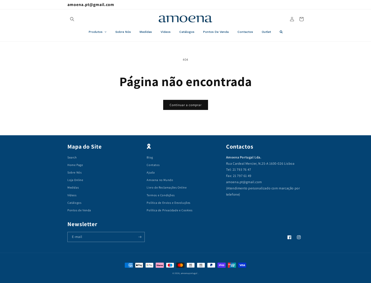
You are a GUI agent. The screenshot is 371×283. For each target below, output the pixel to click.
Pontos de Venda (79, 210)
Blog (150, 157)
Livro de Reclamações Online (167, 187)
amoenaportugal (189, 273)
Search (72, 157)
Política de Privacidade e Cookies (169, 210)
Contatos (153, 165)
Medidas (73, 187)
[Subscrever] (139, 237)
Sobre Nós (74, 172)
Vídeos (72, 195)
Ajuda (151, 172)
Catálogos (74, 203)
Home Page (75, 165)
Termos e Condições (161, 195)
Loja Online (75, 180)
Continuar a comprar (186, 105)
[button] (72, 19)
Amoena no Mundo (160, 180)
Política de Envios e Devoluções (168, 203)
